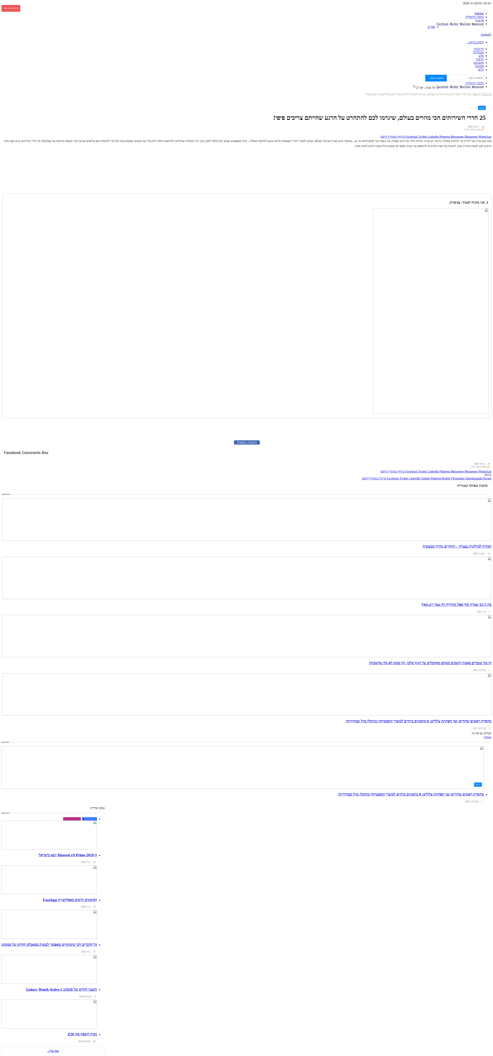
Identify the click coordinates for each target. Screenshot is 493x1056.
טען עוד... (53, 1051)
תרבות (480, 59)
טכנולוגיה (478, 52)
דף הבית (479, 48)
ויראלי (482, 108)
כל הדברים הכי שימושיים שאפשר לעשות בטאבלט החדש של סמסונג (49, 945)
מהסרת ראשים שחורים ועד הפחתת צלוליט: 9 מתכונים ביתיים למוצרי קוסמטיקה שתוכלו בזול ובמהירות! (411, 794)
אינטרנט (479, 62)
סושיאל (479, 66)
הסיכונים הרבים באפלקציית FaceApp (70, 900)
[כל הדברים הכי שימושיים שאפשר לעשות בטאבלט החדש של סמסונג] (49, 924)
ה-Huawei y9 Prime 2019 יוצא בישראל (68, 855)
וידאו (481, 69)
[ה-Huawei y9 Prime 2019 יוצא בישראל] (49, 833)
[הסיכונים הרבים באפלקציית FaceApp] (49, 879)
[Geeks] (486, 34)
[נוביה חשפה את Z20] (49, 1014)
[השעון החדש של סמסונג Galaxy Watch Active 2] (49, 969)
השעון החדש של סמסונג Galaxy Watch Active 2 (61, 989)
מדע (481, 55)
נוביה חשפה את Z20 (82, 1034)
